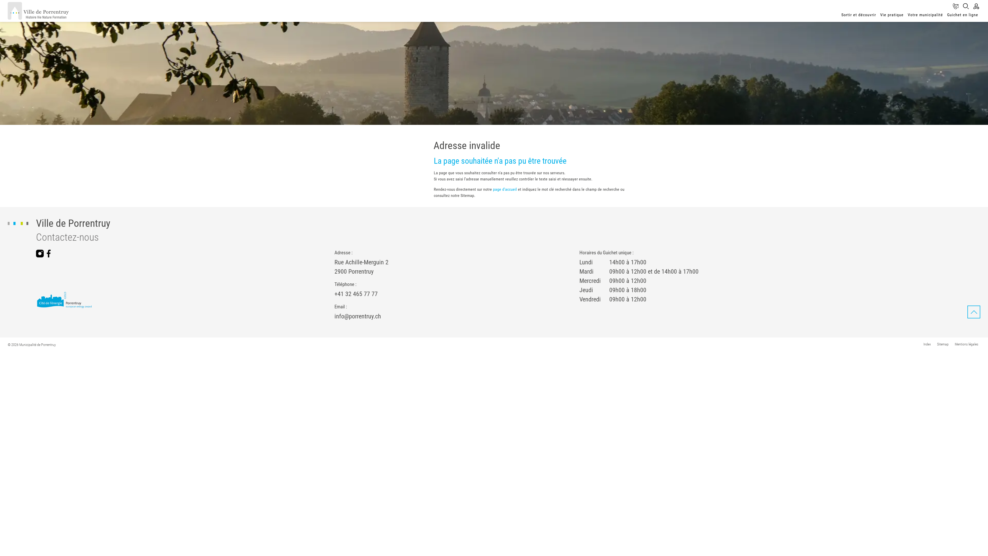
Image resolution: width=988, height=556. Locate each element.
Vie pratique (892, 14)
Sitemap (943, 344)
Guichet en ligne (962, 14)
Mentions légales (966, 344)
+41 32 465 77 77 (356, 294)
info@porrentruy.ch (357, 316)
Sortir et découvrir (858, 14)
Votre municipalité (925, 14)
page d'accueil (505, 189)
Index (927, 344)
